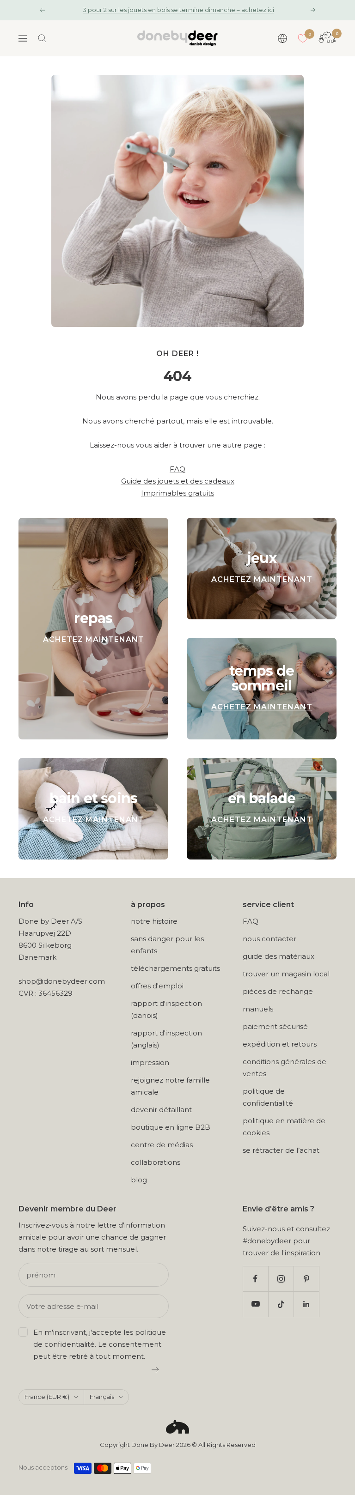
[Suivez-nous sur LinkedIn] (306, 1304)
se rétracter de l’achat (281, 1150)
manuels (258, 1009)
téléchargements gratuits (175, 968)
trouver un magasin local (286, 973)
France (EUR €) (46, 1396)
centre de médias (162, 1144)
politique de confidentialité (268, 1097)
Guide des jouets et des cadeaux (177, 481)
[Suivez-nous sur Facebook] (255, 1278)
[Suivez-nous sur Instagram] (281, 1278)
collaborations (155, 1162)
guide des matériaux (278, 956)
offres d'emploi (157, 985)
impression (150, 1062)
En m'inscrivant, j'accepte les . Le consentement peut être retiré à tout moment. (99, 1344)
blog (139, 1179)
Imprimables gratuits (177, 493)
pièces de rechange (278, 991)
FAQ (177, 469)
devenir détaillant (161, 1109)
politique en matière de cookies (284, 1126)
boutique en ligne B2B (170, 1127)
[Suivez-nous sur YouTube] (255, 1304)
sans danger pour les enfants (167, 944)
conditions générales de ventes (284, 1067)
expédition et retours (280, 1044)
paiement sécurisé (275, 1026)
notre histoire (154, 921)
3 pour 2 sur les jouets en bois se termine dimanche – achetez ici (178, 9)
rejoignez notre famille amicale (170, 1086)
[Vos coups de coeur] (302, 38)
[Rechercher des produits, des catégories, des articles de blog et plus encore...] (42, 38)
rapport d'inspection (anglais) (166, 1039)
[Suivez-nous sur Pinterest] (306, 1278)
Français (102, 1396)
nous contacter (269, 938)
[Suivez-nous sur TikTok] (281, 1304)
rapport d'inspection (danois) (166, 1009)
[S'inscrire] (155, 1370)
